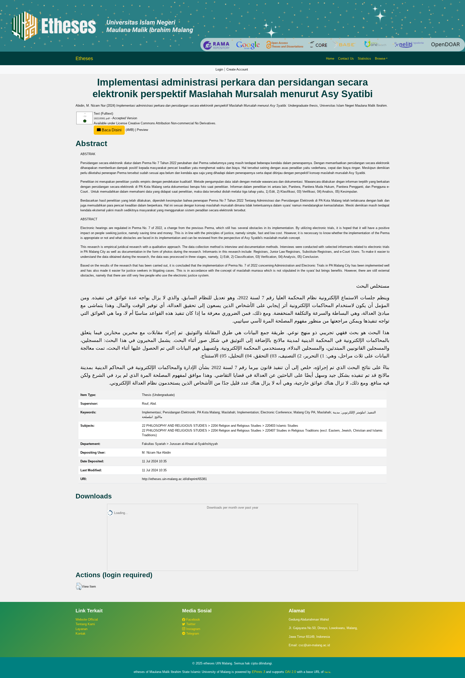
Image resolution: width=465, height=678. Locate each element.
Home (330, 58)
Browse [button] (380, 58)
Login (219, 69)
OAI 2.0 (290, 672)
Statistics (364, 58)
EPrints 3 (258, 672)
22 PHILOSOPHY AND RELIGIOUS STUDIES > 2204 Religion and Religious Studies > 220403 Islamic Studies (220, 425)
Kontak (80, 633)
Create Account (237, 69)
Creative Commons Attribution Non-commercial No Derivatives (171, 123)
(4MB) (118, 130)
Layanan (81, 629)
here (327, 671)
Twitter (190, 624)
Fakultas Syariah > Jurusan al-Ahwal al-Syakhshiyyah (180, 444)
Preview (142, 130)
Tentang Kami (85, 624)
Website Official (87, 619)
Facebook (192, 619)
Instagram (192, 629)
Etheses (84, 58)
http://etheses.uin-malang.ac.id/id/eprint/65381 (174, 479)
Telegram (192, 633)
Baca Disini (111, 130)
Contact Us (346, 58)
